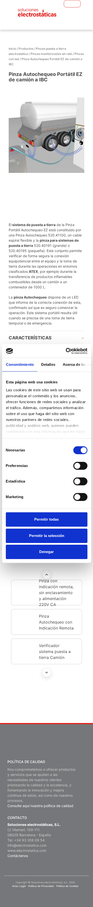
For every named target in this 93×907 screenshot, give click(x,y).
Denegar (46, 552)
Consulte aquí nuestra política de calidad (40, 806)
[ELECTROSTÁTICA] (37, 12)
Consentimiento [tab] (19, 364)
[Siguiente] (46, 672)
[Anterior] (46, 574)
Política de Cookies (67, 885)
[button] (66, 3)
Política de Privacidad (41, 885)
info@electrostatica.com (27, 845)
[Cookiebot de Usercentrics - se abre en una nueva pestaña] (66, 351)
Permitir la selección (46, 536)
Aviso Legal (19, 885)
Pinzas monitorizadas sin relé (51, 54)
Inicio (12, 48)
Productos (26, 48)
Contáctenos (17, 856)
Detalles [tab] (48, 364)
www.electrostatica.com (26, 850)
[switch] (80, 466)
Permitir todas (46, 519)
